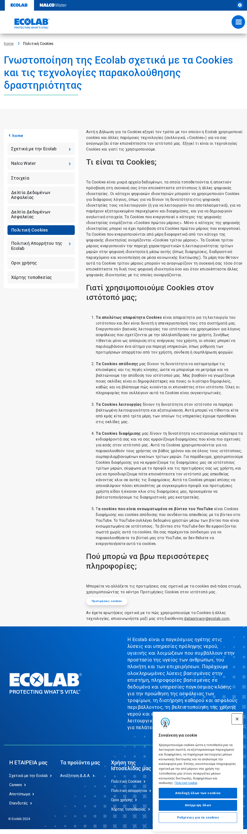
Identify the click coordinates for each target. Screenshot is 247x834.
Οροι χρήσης (24, 262)
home (9, 43)
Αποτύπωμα (19, 794)
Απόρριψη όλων (198, 805)
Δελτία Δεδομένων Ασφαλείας (30, 195)
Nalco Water (23, 163)
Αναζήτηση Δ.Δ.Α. (75, 775)
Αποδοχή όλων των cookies (198, 793)
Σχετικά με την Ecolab (33, 148)
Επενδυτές (18, 803)
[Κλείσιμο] (237, 719)
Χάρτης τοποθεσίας (31, 277)
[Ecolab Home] (27, 23)
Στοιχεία (20, 178)
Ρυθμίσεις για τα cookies (198, 817)
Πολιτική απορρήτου (129, 790)
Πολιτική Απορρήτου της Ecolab (36, 246)
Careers (15, 785)
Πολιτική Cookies (29, 229)
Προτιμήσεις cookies (107, 601)
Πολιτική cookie (186, 783)
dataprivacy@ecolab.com (206, 618)
